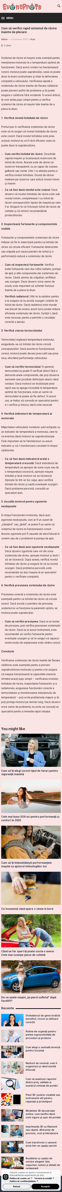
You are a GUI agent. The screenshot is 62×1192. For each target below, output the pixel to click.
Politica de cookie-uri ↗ (21, 1178)
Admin (4, 39)
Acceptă (45, 1186)
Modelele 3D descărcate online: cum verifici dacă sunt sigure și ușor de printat (43, 1114)
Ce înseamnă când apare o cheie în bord (27, 908)
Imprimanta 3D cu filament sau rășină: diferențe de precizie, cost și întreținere (42, 1130)
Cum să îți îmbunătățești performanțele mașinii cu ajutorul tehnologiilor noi (26, 864)
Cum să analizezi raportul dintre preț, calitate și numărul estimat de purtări (42, 1082)
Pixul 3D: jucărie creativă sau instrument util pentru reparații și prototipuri (43, 1098)
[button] (7, 18)
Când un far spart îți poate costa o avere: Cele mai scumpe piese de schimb (28, 953)
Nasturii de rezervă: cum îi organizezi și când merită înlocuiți (41, 1066)
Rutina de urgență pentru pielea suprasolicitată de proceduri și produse (41, 1035)
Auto (32, 39)
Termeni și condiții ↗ (44, 1178)
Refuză (16, 1186)
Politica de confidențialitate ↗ (24, 1181)
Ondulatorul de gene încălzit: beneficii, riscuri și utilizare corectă (43, 1019)
